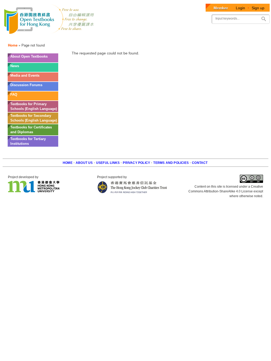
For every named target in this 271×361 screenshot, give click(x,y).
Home (12, 45)
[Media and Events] (33, 79)
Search (263, 19)
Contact (199, 163)
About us (84, 163)
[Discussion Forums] (33, 89)
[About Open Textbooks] (33, 60)
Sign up (258, 8)
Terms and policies (171, 163)
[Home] (49, 20)
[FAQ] (33, 98)
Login (240, 8)
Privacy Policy (136, 163)
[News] (33, 70)
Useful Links (108, 163)
